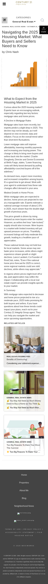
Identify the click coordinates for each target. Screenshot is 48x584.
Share (43, 32)
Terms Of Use (13, 529)
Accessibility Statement (20, 532)
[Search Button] (42, 20)
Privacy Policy (32, 529)
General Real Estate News (14, 26)
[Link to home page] (24, 4)
